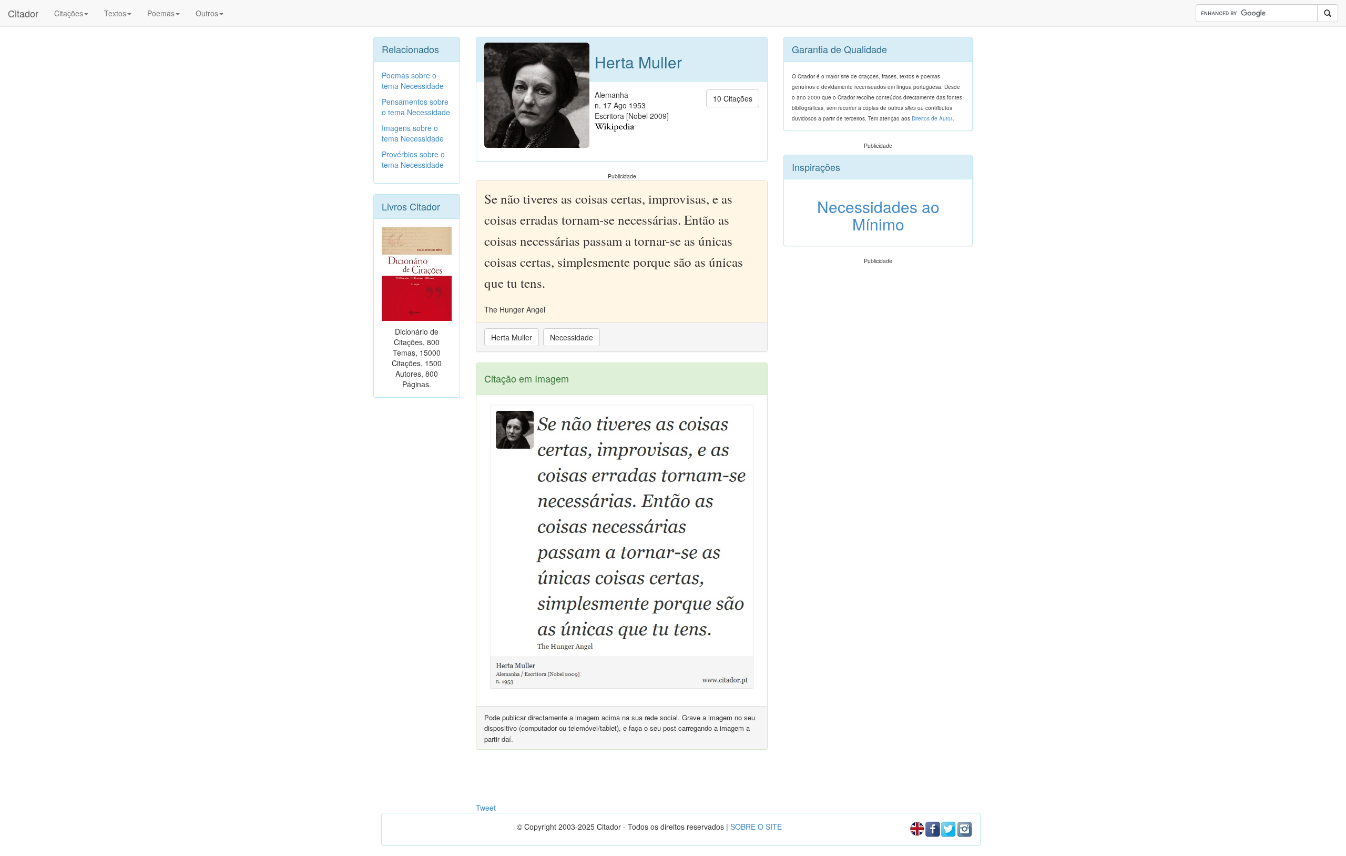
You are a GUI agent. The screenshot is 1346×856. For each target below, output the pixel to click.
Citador (23, 13)
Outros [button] (207, 13)
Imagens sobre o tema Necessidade (413, 133)
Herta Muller (511, 337)
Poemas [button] (161, 13)
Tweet (486, 807)
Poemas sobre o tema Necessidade (413, 80)
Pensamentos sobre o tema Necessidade (416, 106)
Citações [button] (68, 13)
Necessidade (571, 337)
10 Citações (732, 98)
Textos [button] (115, 13)
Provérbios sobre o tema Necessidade (413, 159)
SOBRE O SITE (756, 826)
